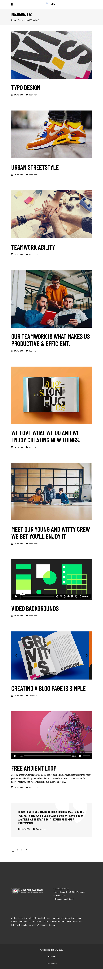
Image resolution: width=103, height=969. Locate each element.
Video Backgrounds (35, 608)
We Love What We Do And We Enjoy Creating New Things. (45, 436)
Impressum (52, 963)
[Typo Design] (51, 55)
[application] (51, 756)
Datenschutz (51, 956)
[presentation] (16, 655)
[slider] (86, 756)
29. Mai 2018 (18, 95)
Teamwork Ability (33, 247)
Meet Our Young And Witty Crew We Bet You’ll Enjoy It (50, 532)
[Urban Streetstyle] (51, 135)
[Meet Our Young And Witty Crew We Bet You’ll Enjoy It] (51, 491)
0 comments (33, 95)
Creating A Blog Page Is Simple (48, 688)
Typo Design (25, 87)
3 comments (33, 787)
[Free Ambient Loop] (51, 735)
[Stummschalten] (79, 756)
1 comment (32, 695)
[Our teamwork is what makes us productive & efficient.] (51, 299)
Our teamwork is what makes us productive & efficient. (50, 339)
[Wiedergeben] (15, 756)
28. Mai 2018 (18, 351)
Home (13, 20)
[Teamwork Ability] (51, 214)
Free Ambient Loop (33, 768)
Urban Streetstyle (35, 167)
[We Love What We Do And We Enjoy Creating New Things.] (51, 395)
